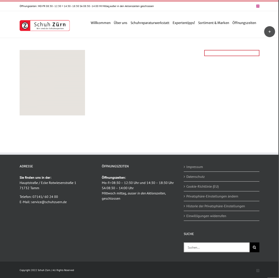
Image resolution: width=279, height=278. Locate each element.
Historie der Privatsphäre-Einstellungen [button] (215, 206)
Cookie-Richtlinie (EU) (202, 186)
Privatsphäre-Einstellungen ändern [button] (212, 196)
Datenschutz (195, 176)
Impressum (194, 167)
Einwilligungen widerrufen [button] (206, 216)
